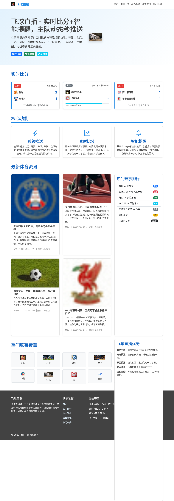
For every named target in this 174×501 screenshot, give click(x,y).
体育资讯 (146, 4)
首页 (116, 4)
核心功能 (135, 4)
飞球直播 (22, 4)
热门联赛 (157, 4)
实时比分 (124, 4)
